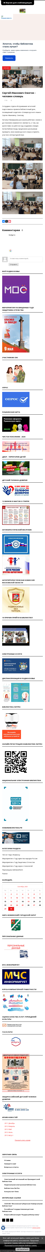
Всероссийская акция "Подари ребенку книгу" (21, 1215)
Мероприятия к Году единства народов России (19, 859)
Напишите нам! (10, 1164)
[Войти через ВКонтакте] (10, 241)
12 (28, 898)
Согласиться (22, 1249)
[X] (6, 221)
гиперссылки (36, 1227)
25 (22, 905)
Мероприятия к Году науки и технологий (17, 866)
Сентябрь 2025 (22, 887)
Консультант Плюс (11, 1191)
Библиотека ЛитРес (12, 1188)
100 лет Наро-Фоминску (11, 855)
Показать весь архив (22, 1140)
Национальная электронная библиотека (20, 1185)
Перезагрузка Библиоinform (12, 870)
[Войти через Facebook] (10, 244)
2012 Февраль (9, 1126)
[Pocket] (9, 221)
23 (11, 905)
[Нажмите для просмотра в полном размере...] (22, 160)
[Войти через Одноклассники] (10, 254)
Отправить (14, 264)
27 (34, 905)
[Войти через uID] (10, 237)
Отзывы (7, 1160)
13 (34, 898)
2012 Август (8, 1135)
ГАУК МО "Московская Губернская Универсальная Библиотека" (22, 1205)
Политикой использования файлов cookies (21, 1245)
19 (28, 901)
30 (11, 909)
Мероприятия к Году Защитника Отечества (18, 862)
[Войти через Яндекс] (10, 247)
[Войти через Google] (10, 250)
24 (17, 905)
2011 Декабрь (9, 1123)
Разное (5, 874)
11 (22, 898)
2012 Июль (8, 1132)
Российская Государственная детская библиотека (18, 1210)
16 (11, 901)
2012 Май (8, 1129)
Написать (9, 58)
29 (5, 909)
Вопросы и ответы (11, 1167)
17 (17, 901)
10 (17, 898)
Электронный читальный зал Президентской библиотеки (21, 1180)
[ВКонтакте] (3, 221)
